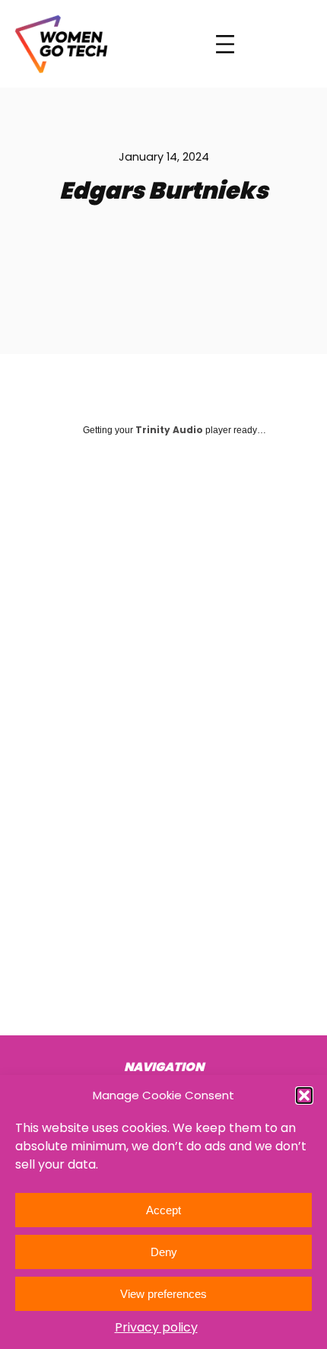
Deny (164, 1251)
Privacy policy (156, 1327)
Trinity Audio (169, 429)
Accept (163, 1210)
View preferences (163, 1293)
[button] (304, 1095)
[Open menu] (225, 44)
